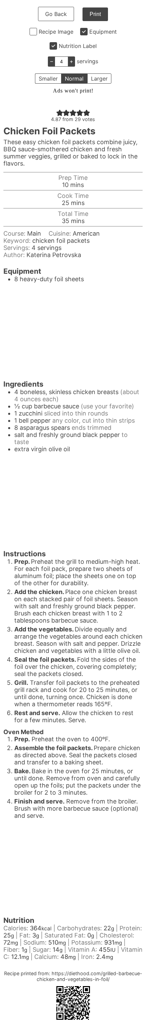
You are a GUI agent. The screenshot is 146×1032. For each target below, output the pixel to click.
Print (95, 14)
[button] (59, 112)
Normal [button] (74, 78)
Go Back (56, 14)
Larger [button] (99, 78)
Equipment (103, 31)
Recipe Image (56, 31)
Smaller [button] (48, 78)
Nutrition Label (78, 46)
